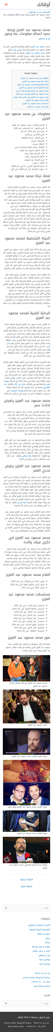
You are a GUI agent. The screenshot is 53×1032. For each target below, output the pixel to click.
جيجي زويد (17, 50)
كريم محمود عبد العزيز (35, 53)
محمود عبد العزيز (38, 46)
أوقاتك (43, 4)
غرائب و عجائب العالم (41, 951)
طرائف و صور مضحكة (41, 947)
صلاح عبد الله (20, 384)
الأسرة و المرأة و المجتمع (39, 925)
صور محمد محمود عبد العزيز (38, 106)
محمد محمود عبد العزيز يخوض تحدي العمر (32, 94)
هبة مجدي (21, 502)
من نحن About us (42, 973)
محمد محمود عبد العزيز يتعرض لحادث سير (32, 91)
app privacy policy (42, 986)
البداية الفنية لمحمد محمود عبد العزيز (34, 87)
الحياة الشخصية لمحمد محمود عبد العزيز (33, 84)
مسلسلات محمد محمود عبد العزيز (36, 103)
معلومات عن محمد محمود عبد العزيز (35, 78)
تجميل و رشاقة (43, 934)
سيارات (47, 942)
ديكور (47, 938)
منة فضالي (26, 456)
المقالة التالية (26, 886)
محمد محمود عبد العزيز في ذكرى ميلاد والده (31, 97)
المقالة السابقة (26, 879)
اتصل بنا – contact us (40, 981)
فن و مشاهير (44, 38)
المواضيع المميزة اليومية (39, 929)
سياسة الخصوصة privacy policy (36, 977)
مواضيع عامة (44, 959)
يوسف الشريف (17, 390)
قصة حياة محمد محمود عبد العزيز (35, 81)
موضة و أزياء (44, 964)
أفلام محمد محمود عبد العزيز (37, 100)
